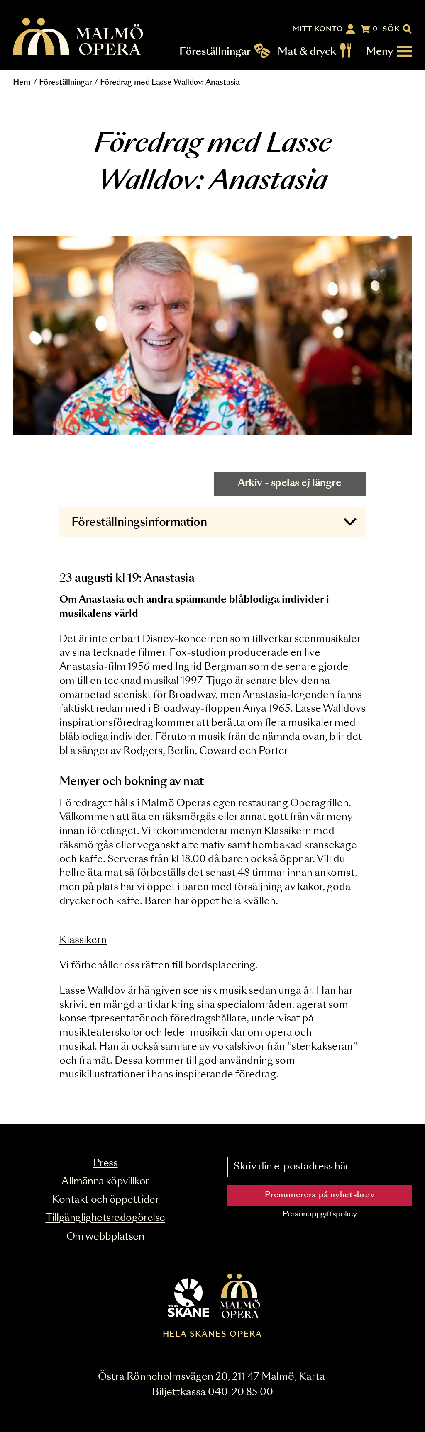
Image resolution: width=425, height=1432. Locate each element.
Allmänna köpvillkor (105, 1181)
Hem (21, 82)
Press (105, 1163)
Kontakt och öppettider (105, 1200)
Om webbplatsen (105, 1237)
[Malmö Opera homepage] (78, 37)
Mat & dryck (307, 51)
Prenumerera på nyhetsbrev (319, 1195)
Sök (391, 29)
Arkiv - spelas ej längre (289, 483)
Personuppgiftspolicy (320, 1214)
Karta (312, 1377)
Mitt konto (318, 29)
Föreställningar (215, 51)
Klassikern (83, 940)
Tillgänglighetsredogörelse (105, 1218)
